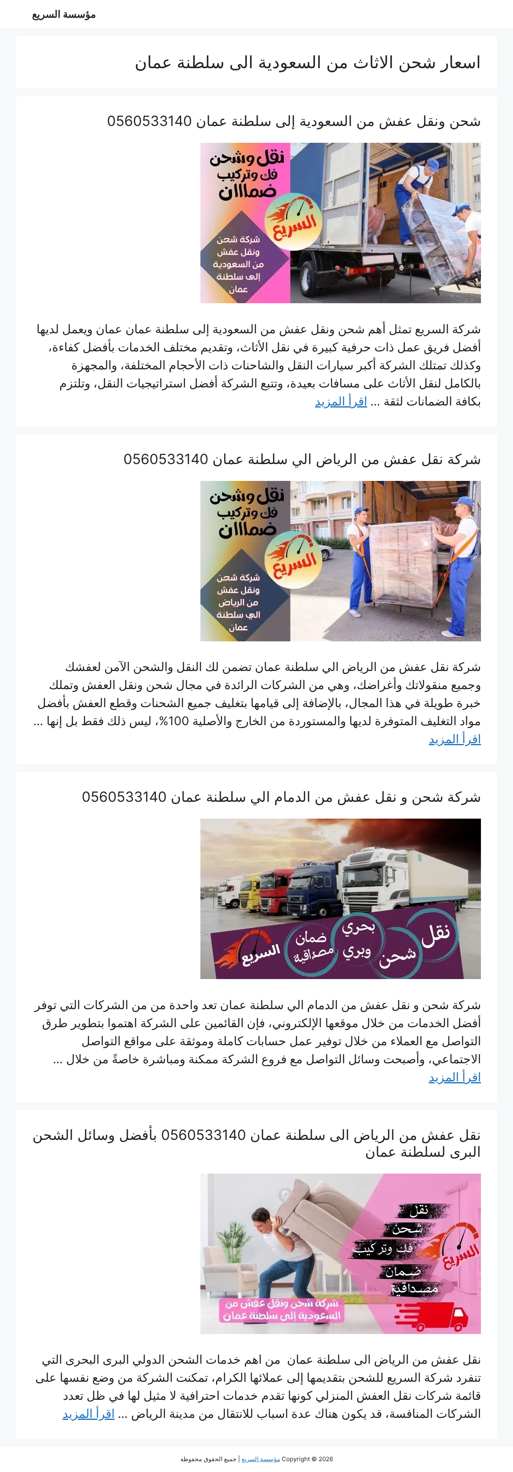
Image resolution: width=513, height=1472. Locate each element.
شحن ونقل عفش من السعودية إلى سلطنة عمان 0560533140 (294, 120)
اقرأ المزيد (341, 401)
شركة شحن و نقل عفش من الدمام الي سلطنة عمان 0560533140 (281, 796)
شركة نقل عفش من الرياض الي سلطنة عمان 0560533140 (302, 458)
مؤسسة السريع (64, 14)
